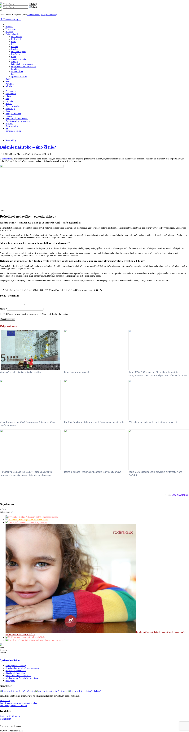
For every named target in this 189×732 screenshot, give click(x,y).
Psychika (15, 69)
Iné (12, 74)
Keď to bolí (16, 39)
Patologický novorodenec (22, 64)
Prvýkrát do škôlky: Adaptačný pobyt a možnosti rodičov (33, 517)
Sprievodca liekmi (19, 76)
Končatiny (15, 54)
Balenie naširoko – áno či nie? (28, 147)
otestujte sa (10, 680)
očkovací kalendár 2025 (16, 670)
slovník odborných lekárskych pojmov (22, 668)
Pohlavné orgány (18, 51)
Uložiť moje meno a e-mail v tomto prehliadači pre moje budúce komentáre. (36, 314)
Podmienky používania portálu (13, 705)
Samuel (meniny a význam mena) (42, 14)
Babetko (9, 31)
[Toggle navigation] (1, 19)
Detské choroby (12, 34)
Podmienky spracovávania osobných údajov (19, 703)
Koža (13, 56)
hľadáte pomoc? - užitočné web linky (22, 678)
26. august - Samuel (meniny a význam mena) (28, 519)
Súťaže (9, 86)
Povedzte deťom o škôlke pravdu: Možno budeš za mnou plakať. (36, 640)
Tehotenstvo (11, 29)
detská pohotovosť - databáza (18, 675)
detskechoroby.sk (13, 19)
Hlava (13, 41)
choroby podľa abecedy (16, 665)
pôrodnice (6, 159)
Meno (3, 309)
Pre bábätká (96, 691)
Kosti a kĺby (11, 140)
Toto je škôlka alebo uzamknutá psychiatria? (27, 522)
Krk (13, 44)
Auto (8, 81)
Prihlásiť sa (5, 700)
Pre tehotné (63, 691)
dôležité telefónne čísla (15, 673)
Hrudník (14, 46)
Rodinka (9, 26)
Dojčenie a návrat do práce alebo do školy (26, 637)
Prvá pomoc (16, 36)
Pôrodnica (10, 84)
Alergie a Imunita (18, 59)
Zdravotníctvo (17, 71)
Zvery (8, 79)
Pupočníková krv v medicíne (23, 66)
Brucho (14, 49)
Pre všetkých (29, 691)
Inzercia (16, 716)
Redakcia (4, 716)
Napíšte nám (5, 719)
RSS (11, 716)
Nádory (14, 61)
